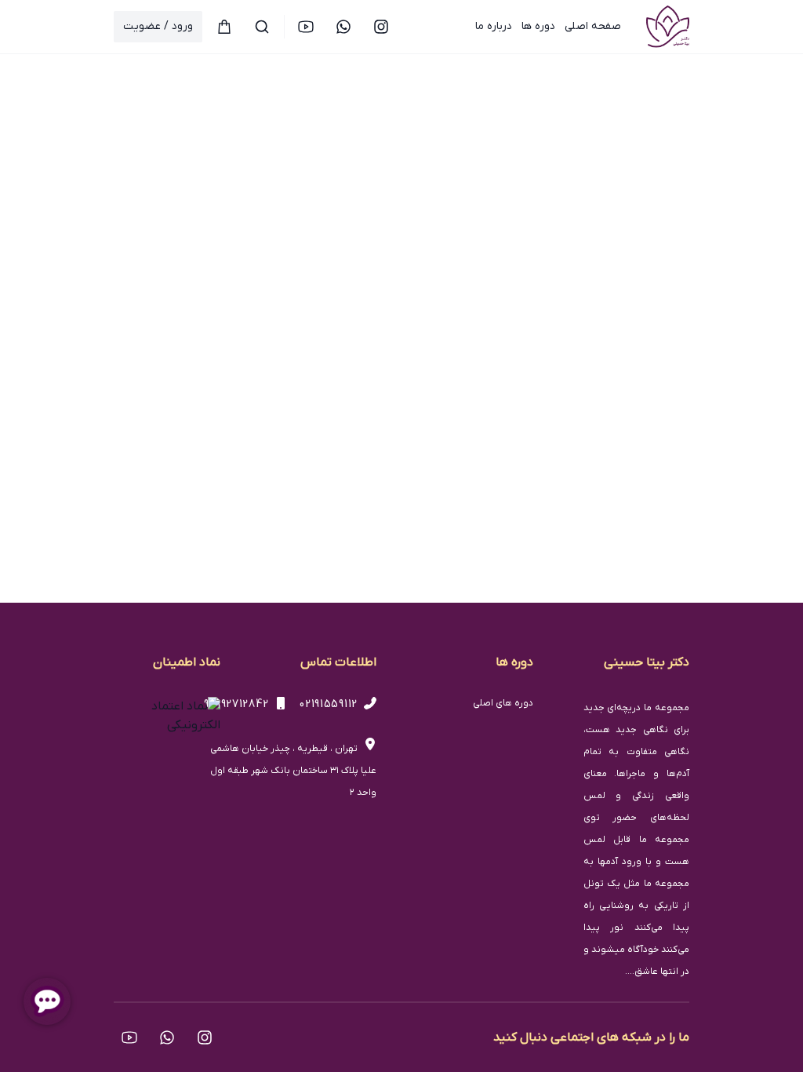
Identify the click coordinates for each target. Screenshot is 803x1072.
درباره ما (493, 26)
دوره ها (538, 26)
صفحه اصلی (593, 26)
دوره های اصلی (503, 703)
